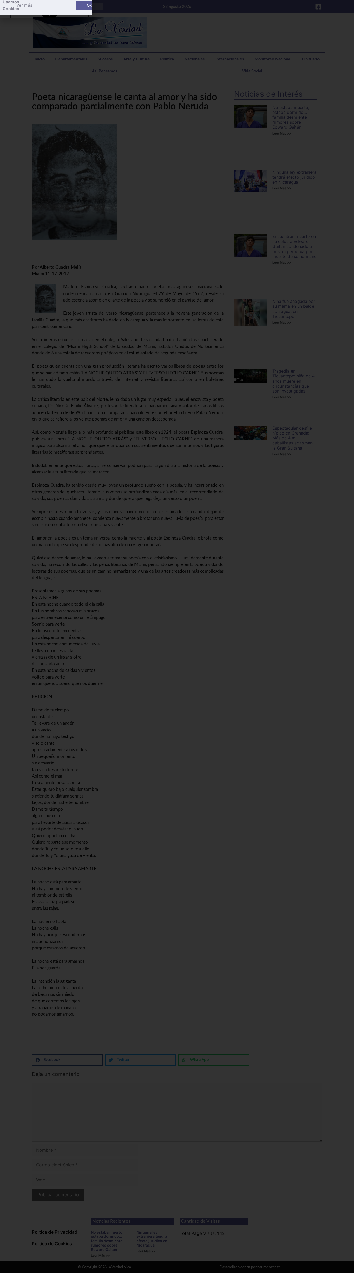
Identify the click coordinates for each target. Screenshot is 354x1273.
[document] (177, 636)
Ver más (24, 5)
